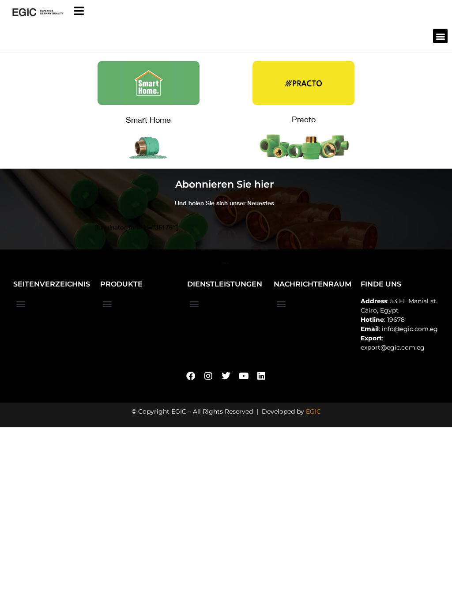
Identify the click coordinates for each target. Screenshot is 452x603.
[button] (440, 36)
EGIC (313, 411)
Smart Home (148, 119)
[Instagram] (208, 376)
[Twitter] (226, 376)
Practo (304, 119)
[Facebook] (191, 376)
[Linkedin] (261, 376)
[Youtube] (243, 376)
